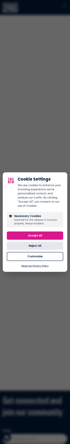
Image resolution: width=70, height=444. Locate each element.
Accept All (35, 235)
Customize (35, 256)
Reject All (35, 246)
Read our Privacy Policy (35, 266)
